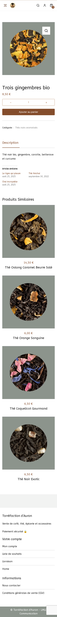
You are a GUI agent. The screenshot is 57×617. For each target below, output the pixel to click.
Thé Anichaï (34, 173)
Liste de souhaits (12, 553)
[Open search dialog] (38, 5)
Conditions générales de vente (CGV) (23, 593)
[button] (46, 31)
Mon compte (9, 546)
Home (5, 568)
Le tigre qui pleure (11, 173)
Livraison (7, 561)
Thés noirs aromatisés (26, 127)
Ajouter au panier (28, 112)
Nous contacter (11, 585)
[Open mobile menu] (5, 5)
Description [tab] (10, 143)
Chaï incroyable (9, 181)
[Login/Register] (44, 5)
